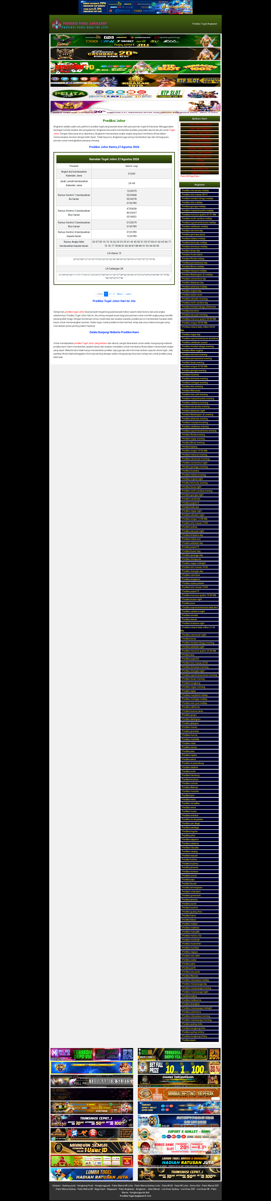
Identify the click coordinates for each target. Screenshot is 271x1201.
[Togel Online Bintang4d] (91, 1121)
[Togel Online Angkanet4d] (179, 1134)
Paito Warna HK (85, 1189)
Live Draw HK (203, 1189)
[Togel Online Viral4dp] (135, 107)
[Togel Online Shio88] (179, 1161)
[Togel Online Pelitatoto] (135, 94)
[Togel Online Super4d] (135, 54)
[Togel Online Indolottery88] (179, 1121)
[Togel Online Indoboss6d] (179, 1054)
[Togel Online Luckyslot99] (179, 1068)
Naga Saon (100, 1189)
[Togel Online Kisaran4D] (135, 67)
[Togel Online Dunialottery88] (179, 1094)
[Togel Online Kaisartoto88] (91, 1161)
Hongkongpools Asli (139, 1192)
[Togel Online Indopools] (179, 1148)
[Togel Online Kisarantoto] (135, 80)
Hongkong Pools (85, 1185)
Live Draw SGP (188, 1189)
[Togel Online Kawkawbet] (91, 1081)
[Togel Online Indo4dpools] (91, 1174)
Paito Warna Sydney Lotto (147, 1185)
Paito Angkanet (126, 1189)
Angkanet (141, 1189)
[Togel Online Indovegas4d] (179, 1174)
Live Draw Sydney (170, 1189)
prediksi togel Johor (75, 312)
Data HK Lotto (181, 1185)
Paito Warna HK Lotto (122, 1185)
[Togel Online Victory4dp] (91, 1068)
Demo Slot (195, 1185)
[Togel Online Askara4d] (91, 1108)
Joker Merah (153, 1189)
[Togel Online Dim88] (135, 40)
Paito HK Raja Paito (190, 176)
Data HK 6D (167, 1185)
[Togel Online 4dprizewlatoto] (91, 1148)
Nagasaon (112, 1189)
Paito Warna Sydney (66, 1189)
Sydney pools (69, 1185)
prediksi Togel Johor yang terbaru (90, 343)
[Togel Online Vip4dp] (179, 1081)
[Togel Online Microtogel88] (91, 1054)
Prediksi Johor (114, 121)
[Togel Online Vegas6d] (91, 1094)
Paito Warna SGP (210, 1185)
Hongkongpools (102, 1185)
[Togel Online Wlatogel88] (91, 1134)
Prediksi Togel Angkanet (204, 23)
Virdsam (56, 1185)
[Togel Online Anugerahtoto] (179, 1108)
